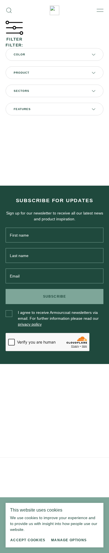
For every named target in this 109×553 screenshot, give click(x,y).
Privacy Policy (16, 466)
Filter (14, 39)
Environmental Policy (68, 466)
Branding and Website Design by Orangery (38, 481)
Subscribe (54, 296)
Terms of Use (39, 466)
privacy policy (30, 324)
